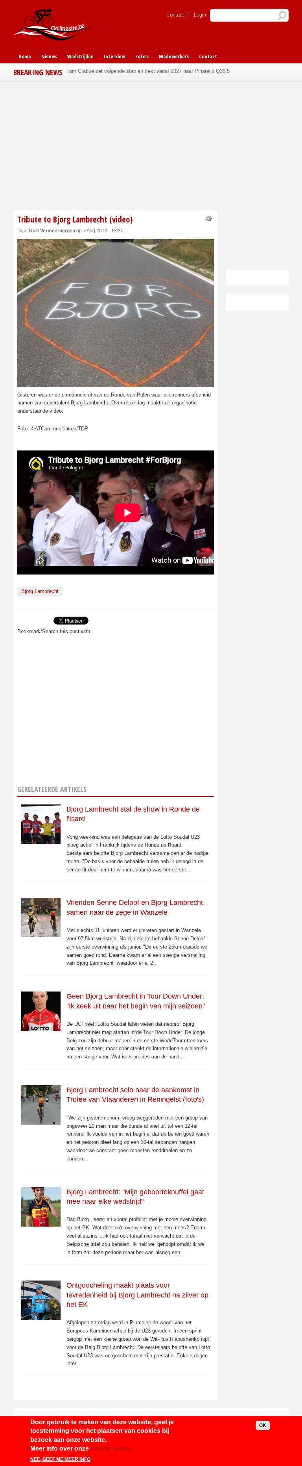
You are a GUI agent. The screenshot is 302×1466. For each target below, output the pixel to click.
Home (24, 56)
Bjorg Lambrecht (40, 591)
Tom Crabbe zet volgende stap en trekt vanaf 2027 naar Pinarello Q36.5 (148, 71)
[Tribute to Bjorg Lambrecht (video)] (115, 382)
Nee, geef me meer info (60, 1459)
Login (200, 14)
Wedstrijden (80, 56)
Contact (175, 14)
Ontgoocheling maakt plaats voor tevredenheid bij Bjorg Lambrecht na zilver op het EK (137, 1294)
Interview (114, 56)
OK (262, 1425)
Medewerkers (174, 56)
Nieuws (49, 56)
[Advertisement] (115, 145)
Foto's (142, 56)
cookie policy (111, 1448)
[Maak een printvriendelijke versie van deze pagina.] (209, 218)
